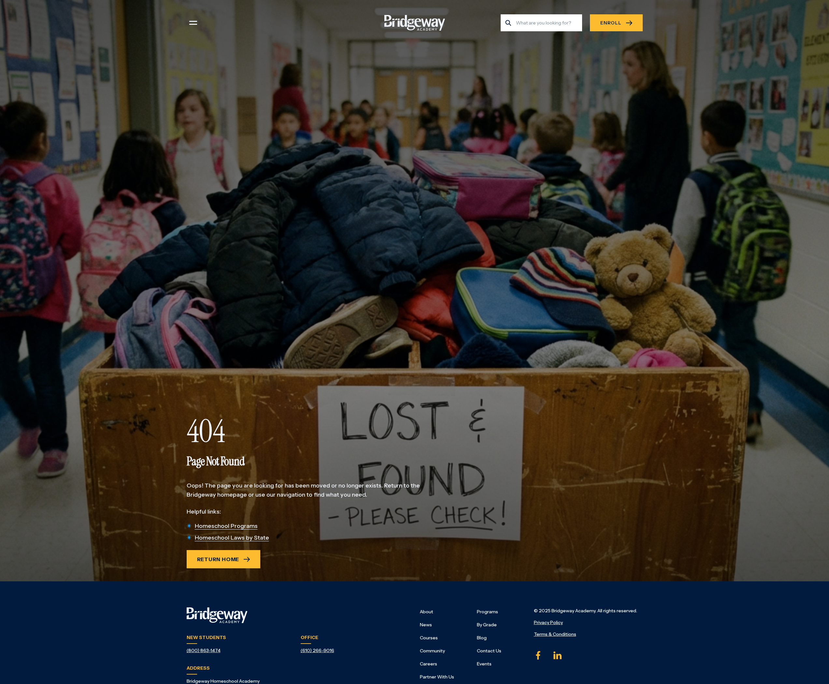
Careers (428, 664)
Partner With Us (437, 677)
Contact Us (489, 651)
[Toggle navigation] (193, 22)
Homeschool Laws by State (232, 537)
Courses (429, 638)
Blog (482, 638)
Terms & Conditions (555, 634)
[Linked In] (557, 655)
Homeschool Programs (226, 526)
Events (484, 664)
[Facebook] (538, 655)
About (426, 612)
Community (432, 651)
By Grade (487, 625)
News (426, 625)
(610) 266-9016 (317, 650)
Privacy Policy (548, 622)
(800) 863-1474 (204, 650)
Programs (487, 612)
